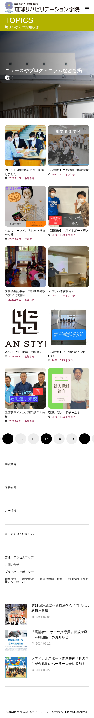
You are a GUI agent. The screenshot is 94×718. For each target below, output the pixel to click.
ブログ (71, 174)
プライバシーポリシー (19, 571)
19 (72, 439)
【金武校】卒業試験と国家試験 (68, 170)
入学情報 (10, 510)
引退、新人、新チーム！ (64, 412)
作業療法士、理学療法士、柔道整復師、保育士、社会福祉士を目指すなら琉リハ (47, 580)
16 (33, 439)
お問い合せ (12, 564)
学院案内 (10, 464)
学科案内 (10, 487)
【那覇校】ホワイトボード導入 (68, 230)
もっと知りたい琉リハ (19, 534)
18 (59, 439)
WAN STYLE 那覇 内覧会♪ (23, 352)
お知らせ (29, 178)
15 (21, 439)
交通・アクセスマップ (19, 557)
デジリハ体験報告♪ (60, 291)
